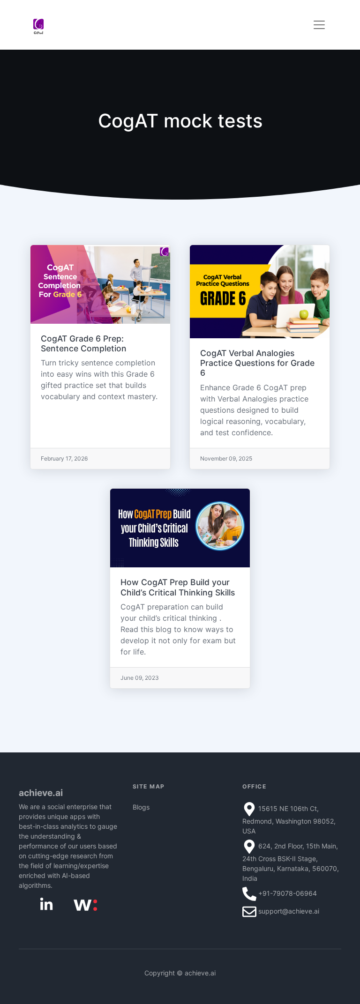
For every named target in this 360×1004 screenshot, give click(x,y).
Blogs (141, 807)
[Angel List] (85, 904)
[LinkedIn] (46, 904)
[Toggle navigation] (319, 25)
